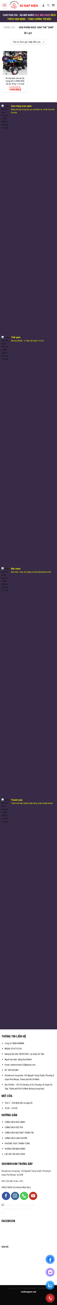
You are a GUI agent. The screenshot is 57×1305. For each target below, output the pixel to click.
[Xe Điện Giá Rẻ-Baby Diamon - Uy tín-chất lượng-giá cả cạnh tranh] (24, 5)
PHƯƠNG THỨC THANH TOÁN (17, 1143)
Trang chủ (9, 27)
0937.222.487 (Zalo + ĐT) (12, 1181)
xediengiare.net (28, 1292)
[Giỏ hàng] (53, 5)
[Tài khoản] (43, 5)
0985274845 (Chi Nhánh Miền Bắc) (16, 1187)
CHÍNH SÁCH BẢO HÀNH (15, 1122)
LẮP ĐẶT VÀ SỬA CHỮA (15, 1154)
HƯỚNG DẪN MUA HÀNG (15, 1149)
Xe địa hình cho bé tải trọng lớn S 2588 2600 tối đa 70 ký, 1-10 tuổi (15, 81)
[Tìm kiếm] (48, 5)
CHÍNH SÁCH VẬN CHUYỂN (16, 1138)
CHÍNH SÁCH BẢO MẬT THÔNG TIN (19, 1132)
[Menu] (4, 5)
